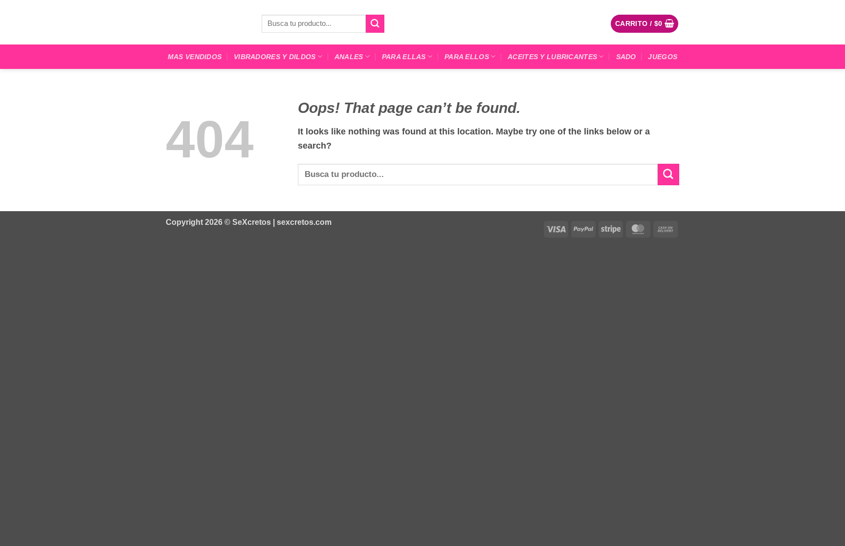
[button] (645, 23)
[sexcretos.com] (206, 22)
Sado (626, 57)
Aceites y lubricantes (552, 57)
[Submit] (375, 24)
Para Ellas (404, 57)
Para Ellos (467, 57)
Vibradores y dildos (274, 57)
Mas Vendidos (195, 57)
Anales (348, 57)
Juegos (662, 57)
